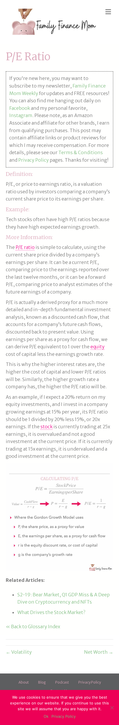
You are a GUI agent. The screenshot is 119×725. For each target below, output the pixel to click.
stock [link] (46, 426)
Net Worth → (98, 652)
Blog (42, 682)
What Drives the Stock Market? (51, 612)
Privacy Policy (33, 160)
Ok (46, 716)
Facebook (19, 108)
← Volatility (19, 652)
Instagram (20, 115)
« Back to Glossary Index (33, 626)
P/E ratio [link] (25, 247)
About (23, 682)
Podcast (62, 682)
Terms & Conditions (80, 152)
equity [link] (97, 346)
